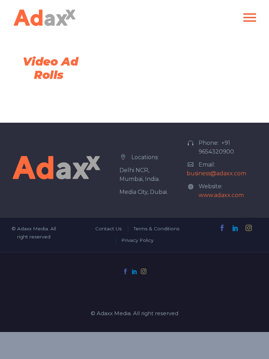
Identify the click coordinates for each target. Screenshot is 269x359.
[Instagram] (143, 271)
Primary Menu (249, 17)
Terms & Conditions (156, 228)
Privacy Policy (137, 240)
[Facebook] (125, 271)
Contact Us (108, 228)
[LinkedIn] (134, 271)
